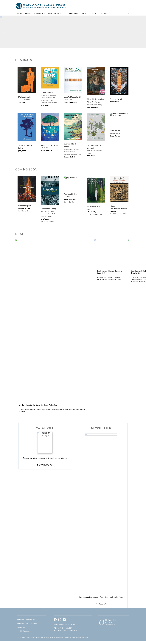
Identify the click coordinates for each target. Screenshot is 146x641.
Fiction (99, 279)
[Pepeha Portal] (119, 81)
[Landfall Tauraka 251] (73, 80)
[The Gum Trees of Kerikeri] (27, 127)
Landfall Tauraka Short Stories (111, 279)
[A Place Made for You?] (96, 189)
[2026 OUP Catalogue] (45, 442)
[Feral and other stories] (73, 183)
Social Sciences (80, 409)
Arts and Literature (35, 409)
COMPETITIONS (73, 13)
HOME (19, 13)
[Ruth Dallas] (119, 120)
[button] (127, 13)
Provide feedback (23, 631)
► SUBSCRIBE (101, 604)
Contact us (21, 627)
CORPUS (93, 13)
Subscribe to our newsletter (27, 619)
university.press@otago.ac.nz (64, 624)
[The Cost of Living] (50, 190)
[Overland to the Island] (73, 126)
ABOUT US (103, 13)
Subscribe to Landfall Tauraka (27, 623)
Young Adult (22, 411)
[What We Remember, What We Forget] (96, 81)
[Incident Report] (27, 189)
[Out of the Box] (50, 77)
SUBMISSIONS (39, 13)
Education (72, 409)
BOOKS (28, 13)
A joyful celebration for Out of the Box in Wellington (38, 405)
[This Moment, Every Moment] (96, 127)
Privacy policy (64, 637)
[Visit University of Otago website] (113, 622)
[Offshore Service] (27, 80)
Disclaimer (72, 637)
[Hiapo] (119, 189)
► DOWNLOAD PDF (45, 465)
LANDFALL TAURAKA (56, 13)
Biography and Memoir (49, 409)
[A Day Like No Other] (50, 127)
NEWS (84, 13)
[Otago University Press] (40, 6)
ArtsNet (85, 637)
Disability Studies (62, 409)
